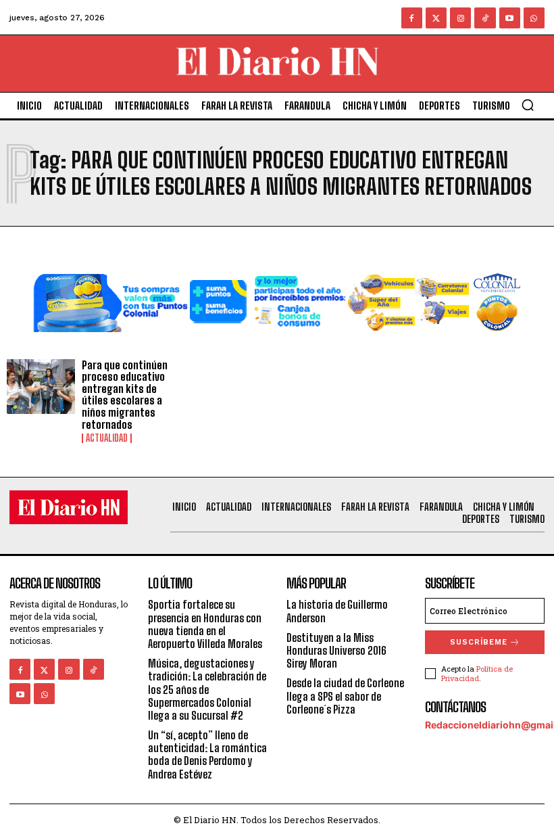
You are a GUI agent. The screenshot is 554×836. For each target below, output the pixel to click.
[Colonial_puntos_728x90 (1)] (277, 342)
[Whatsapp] (534, 17)
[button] (527, 104)
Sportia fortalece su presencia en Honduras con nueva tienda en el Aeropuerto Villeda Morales (205, 624)
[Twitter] (436, 17)
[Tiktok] (484, 17)
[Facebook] (411, 17)
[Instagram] (460, 17)
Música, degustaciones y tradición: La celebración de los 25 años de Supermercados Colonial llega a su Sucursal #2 (207, 689)
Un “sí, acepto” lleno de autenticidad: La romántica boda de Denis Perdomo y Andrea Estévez (207, 754)
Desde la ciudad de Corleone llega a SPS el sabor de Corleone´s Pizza (345, 695)
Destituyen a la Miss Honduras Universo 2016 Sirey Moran (336, 650)
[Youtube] (509, 17)
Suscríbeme (478, 642)
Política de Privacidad (477, 673)
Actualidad (107, 438)
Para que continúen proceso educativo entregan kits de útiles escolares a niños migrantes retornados (125, 394)
